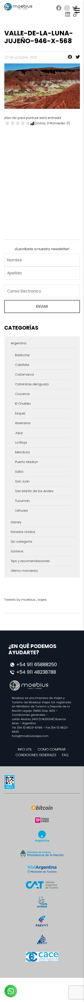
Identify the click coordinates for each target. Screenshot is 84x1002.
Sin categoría (21, 541)
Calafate (22, 364)
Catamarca (24, 374)
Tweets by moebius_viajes (25, 599)
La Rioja (21, 442)
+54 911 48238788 (36, 672)
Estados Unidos (23, 531)
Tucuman (22, 500)
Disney (16, 522)
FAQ (65, 754)
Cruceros (22, 394)
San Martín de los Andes (34, 491)
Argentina (18, 343)
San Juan (22, 481)
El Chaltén (23, 403)
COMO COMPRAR (52, 749)
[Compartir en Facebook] (68, 57)
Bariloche (22, 355)
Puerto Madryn (26, 462)
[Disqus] (42, 180)
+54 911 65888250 (36, 664)
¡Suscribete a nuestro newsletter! (42, 249)
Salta (19, 471)
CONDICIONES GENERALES (36, 754)
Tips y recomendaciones (30, 561)
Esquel (20, 413)
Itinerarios (23, 423)
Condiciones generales (28, 715)
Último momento (24, 570)
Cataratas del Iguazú (32, 384)
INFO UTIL (25, 749)
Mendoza (22, 452)
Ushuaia (21, 510)
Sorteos (17, 551)
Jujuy (19, 432)
